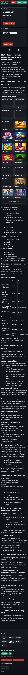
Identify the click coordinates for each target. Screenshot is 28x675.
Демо (11, 102)
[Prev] (9, 50)
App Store (6, 660)
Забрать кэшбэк (9, 23)
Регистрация (22, 2)
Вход (13, 2)
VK (10, 653)
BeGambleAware (5, 666)
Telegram (4, 653)
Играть (5, 102)
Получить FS (8, 44)
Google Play (19, 660)
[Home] (4, 2)
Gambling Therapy (5, 668)
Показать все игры (14, 202)
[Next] (18, 50)
